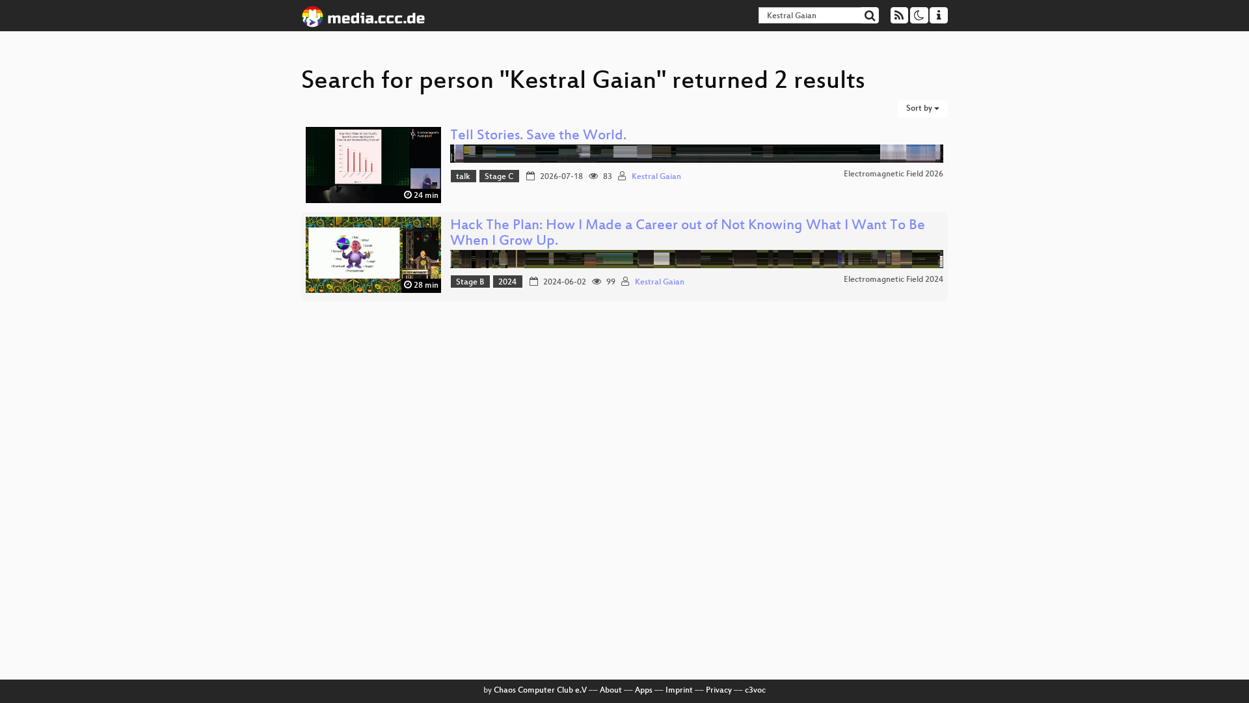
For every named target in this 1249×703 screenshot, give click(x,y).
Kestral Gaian (656, 177)
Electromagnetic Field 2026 (893, 174)
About (611, 690)
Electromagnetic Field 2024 (893, 279)
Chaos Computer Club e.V (540, 690)
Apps (643, 690)
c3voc (755, 690)
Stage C (499, 177)
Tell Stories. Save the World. (538, 136)
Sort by (920, 108)
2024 (507, 282)
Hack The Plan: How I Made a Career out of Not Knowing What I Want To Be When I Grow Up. (687, 234)
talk (463, 177)
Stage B (470, 282)
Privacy (719, 690)
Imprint (679, 690)
